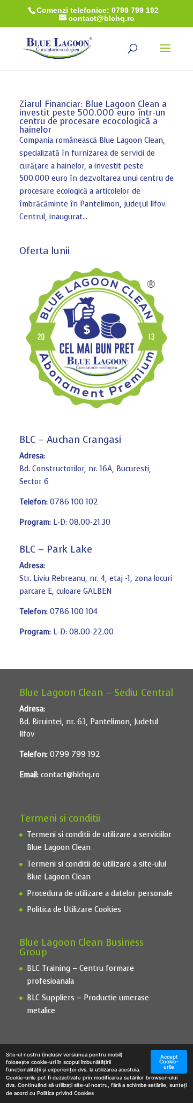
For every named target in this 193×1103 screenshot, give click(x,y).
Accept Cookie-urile (169, 1062)
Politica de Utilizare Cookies (74, 910)
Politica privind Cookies (65, 1093)
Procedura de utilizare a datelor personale (100, 893)
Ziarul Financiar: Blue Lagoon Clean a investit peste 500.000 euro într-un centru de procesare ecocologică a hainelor (93, 116)
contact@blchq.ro (70, 775)
